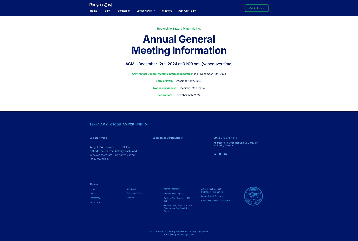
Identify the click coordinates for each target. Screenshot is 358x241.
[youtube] (220, 154)
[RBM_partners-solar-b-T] (253, 182)
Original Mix (188, 234)
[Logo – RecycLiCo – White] (101, 3)
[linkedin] (225, 154)
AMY (104, 124)
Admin (167, 234)
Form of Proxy (164, 80)
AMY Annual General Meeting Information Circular (162, 73)
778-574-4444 (229, 137)
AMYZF (129, 124)
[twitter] (215, 154)
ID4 (146, 124)
